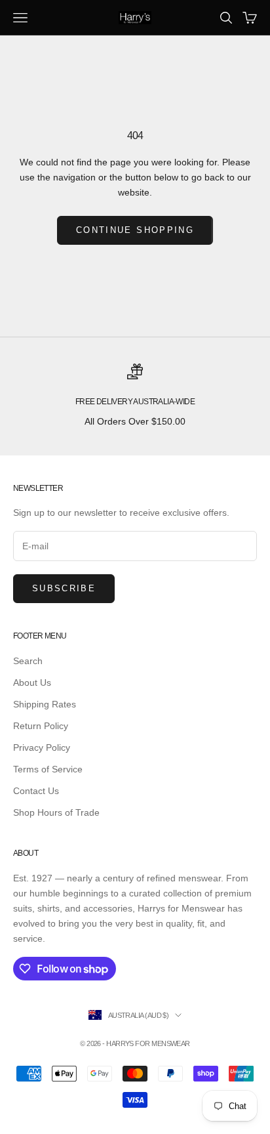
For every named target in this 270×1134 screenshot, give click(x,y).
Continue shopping (135, 230)
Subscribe (64, 588)
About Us (32, 682)
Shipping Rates (44, 704)
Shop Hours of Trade (56, 812)
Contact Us (36, 791)
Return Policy (40, 726)
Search (28, 661)
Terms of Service (48, 769)
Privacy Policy (41, 747)
